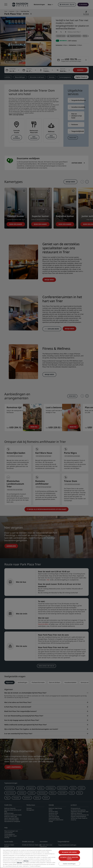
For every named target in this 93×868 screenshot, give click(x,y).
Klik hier (26, 861)
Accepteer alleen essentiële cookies (69, 858)
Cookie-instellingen (69, 864)
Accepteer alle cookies (69, 852)
